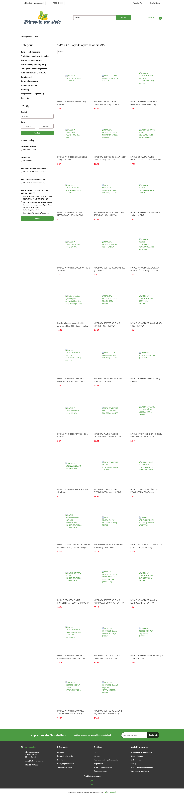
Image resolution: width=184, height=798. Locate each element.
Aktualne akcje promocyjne (141, 752)
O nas (96, 752)
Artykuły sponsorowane (103, 767)
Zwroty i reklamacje (65, 756)
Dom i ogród (26, 77)
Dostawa (60, 752)
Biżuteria (25, 98)
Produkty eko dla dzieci (57, 31)
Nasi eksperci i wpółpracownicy (106, 760)
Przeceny (25, 89)
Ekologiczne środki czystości (34, 69)
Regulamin (61, 760)
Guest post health (101, 771)
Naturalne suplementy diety (85, 31)
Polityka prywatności (65, 764)
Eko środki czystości (138, 31)
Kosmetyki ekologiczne (113, 31)
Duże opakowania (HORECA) (34, 73)
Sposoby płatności (64, 767)
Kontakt (97, 756)
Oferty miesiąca (137, 756)
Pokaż (37, 219)
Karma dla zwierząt (30, 81)
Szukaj (37, 133)
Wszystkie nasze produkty (33, 94)
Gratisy (133, 764)
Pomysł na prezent (29, 85)
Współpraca (98, 764)
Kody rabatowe (136, 760)
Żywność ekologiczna (31, 52)
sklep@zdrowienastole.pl (35, 761)
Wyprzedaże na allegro (140, 771)
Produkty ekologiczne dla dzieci (35, 56)
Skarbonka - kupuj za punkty (142, 767)
